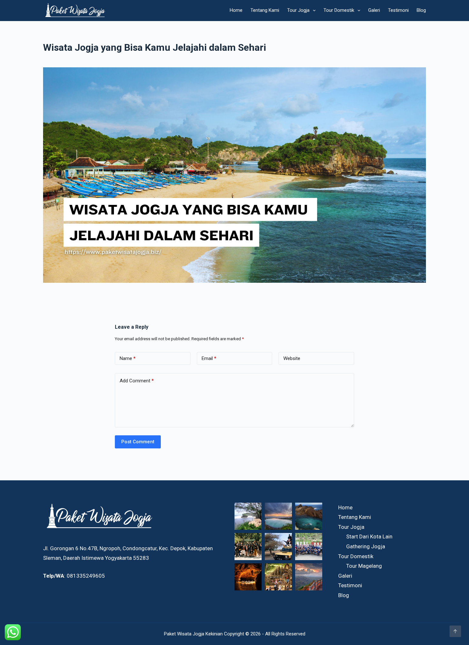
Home (236, 10)
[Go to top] (455, 631)
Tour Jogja (298, 10)
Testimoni (398, 10)
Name (128, 358)
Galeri (374, 10)
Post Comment (137, 442)
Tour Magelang (364, 566)
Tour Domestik (339, 10)
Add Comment (137, 381)
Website (291, 358)
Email (209, 358)
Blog (421, 10)
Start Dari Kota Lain (369, 536)
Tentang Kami (264, 10)
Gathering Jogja (365, 546)
